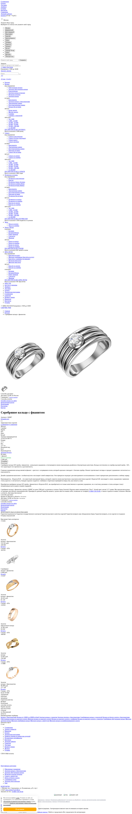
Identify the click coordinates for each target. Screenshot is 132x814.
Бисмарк (11, 231)
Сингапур (12, 236)
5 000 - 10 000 (13, 121)
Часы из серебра (14, 226)
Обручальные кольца (15, 87)
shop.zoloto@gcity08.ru (12, 790)
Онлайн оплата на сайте (9, 401)
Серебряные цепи (10, 779)
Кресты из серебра (15, 205)
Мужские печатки (14, 94)
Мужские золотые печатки (13, 774)
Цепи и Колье (9, 227)
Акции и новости (10, 729)
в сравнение (13, 424)
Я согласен (20, 809)
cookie (18, 798)
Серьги (7, 133)
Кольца (7, 84)
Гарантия (8, 295)
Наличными (5, 404)
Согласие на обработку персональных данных (42, 801)
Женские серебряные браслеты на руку (21, 257)
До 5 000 (11, 119)
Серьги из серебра (14, 157)
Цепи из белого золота (12, 778)
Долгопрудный (9, 32)
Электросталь (9, 56)
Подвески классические (16, 178)
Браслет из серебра (15, 267)
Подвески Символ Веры (17, 184)
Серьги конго (13, 140)
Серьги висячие (14, 142)
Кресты (11, 180)
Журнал (7, 748)
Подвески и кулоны (11, 175)
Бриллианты (13, 100)
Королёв (7, 36)
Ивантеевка (8, 34)
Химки (7, 52)
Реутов (7, 48)
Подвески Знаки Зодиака (17, 182)
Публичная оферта (63, 801)
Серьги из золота (14, 156)
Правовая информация (58, 800)
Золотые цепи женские (12, 781)
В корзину (4, 461)
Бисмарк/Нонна (14, 233)
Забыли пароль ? (42, 812)
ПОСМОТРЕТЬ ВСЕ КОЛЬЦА (15, 129)
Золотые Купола (6, 452)
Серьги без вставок (15, 152)
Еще (6, 783)
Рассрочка (4, 406)
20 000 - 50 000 (13, 124)
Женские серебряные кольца (20, 721)
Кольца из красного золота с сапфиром (64, 719)
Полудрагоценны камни (16, 149)
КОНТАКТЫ (5, 786)
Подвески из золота (15, 199)
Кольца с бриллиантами (9, 717)
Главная (7, 311)
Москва (7, 28)
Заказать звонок (6, 71)
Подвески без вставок (16, 196)
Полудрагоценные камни (17, 105)
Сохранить (23, 60)
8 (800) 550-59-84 (94, 491)
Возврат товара (10, 297)
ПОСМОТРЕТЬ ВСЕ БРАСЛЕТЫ (16, 280)
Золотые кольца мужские (17, 93)
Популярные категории (8, 766)
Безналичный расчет (7, 402)
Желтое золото (13, 112)
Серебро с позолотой (15, 115)
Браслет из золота (14, 266)
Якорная (11, 238)
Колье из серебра (14, 246)
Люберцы (8, 42)
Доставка (4, 5)
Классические (13, 91)
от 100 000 (12, 128)
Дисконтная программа (12, 292)
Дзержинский (9, 30)
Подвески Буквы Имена (16, 185)
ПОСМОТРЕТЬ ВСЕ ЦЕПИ (14, 248)
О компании (5, 1)
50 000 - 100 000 (14, 126)
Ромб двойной (13, 234)
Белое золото (13, 110)
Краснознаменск (10, 38)
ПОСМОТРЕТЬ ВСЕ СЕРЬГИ (15, 171)
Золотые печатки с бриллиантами (69, 717)
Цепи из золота (14, 241)
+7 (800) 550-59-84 (7, 67)
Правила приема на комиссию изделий (17, 736)
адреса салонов (13, 397)
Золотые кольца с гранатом (48, 717)
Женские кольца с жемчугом (39, 721)
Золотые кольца (14, 96)
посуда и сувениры (11, 285)
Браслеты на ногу (14, 255)
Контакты (4, 10)
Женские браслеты (15, 262)
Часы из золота (13, 224)
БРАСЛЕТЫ (9, 252)
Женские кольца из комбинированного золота (64, 721)
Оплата (3, 3)
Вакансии (8, 299)
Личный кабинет (6, 14)
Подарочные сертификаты (13, 738)
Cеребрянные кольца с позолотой (91, 717)
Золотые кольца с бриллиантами (19, 101)
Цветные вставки (14, 150)
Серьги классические (16, 136)
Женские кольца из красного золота (39, 719)
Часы (6, 222)
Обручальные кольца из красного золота (14, 719)
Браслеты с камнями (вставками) (19, 259)
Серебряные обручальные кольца (114, 719)
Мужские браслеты (15, 260)
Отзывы (3, 8)
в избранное (5, 424)
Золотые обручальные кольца (18, 89)
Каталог (7, 82)
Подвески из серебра (15, 201)
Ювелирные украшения (12, 769)
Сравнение (4, 12)
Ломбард (4, 7)
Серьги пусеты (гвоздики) (17, 138)
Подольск (8, 44)
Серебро (11, 114)
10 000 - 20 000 (13, 122)
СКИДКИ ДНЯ (6, 307)
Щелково (8, 54)
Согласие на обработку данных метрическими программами (86, 800)
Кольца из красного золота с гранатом (90, 719)
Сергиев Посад (9, 50)
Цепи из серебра (14, 243)
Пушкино (8, 46)
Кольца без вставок (15, 107)
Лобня (7, 40)
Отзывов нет (5, 419)
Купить (3, 546)
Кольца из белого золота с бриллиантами (116, 717)
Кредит (3, 408)
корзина (3, 15)
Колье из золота (14, 245)
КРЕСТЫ (8, 283)
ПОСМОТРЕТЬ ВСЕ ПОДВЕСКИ (16, 219)
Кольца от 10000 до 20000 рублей (28, 717)
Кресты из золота (14, 203)
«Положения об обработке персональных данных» (17, 801)
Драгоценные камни (15, 103)
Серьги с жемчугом (11, 776)
